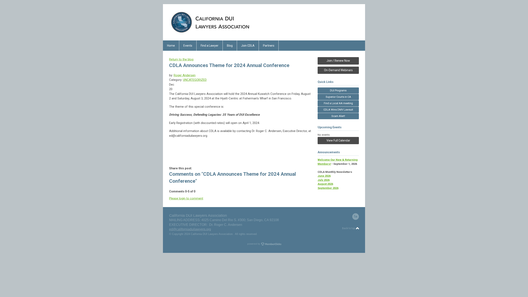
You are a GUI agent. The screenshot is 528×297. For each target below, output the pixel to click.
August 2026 (325, 183)
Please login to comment (186, 198)
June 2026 (324, 175)
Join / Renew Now (338, 60)
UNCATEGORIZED (195, 80)
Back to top (349, 228)
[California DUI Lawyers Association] (210, 33)
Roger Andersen (185, 75)
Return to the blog (181, 59)
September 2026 (328, 188)
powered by (254, 244)
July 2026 (324, 180)
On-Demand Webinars (338, 70)
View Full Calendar (338, 140)
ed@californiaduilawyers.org (190, 229)
